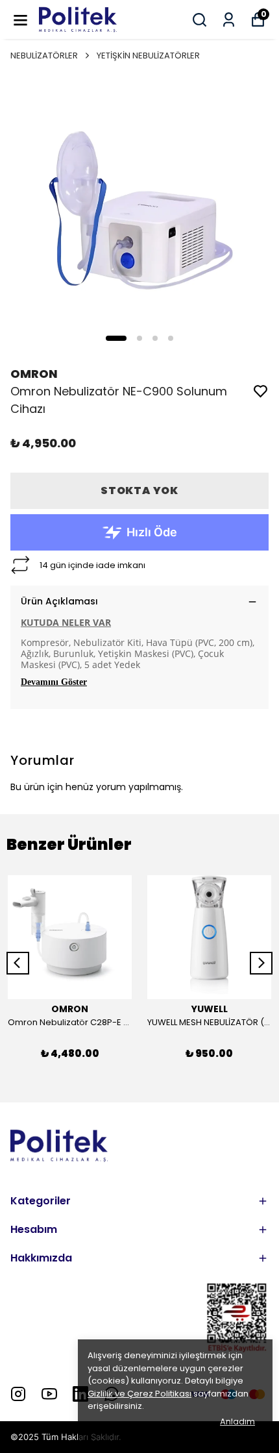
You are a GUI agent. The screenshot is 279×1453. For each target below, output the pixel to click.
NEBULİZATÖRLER (44, 55)
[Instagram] (18, 1394)
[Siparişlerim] (229, 20)
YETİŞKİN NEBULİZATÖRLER (148, 55)
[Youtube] (49, 1394)
